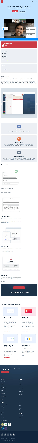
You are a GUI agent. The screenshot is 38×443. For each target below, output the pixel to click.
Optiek (2, 399)
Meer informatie (23, 11)
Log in (20, 383)
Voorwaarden (4, 67)
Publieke (2, 397)
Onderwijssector (3, 396)
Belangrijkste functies (4, 404)
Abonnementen (3, 414)
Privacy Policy (13, 440)
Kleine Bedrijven (3, 381)
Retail (2, 384)
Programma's (21, 415)
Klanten (20, 408)
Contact (20, 384)
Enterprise (2, 383)
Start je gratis (15, 11)
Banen (20, 406)
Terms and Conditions (7, 440)
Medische (2, 390)
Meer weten (6, 331)
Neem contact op (5, 371)
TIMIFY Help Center (4, 420)
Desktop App (21, 391)
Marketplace (3, 407)
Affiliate (20, 417)
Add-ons (2, 406)
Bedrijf (20, 405)
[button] (1, 104)
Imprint (2, 440)
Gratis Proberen (21, 381)
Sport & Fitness (3, 393)
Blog (19, 409)
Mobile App (20, 394)
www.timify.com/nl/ (5, 60)
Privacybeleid (4, 69)
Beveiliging (2, 409)
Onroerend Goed (3, 387)
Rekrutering (2, 394)
